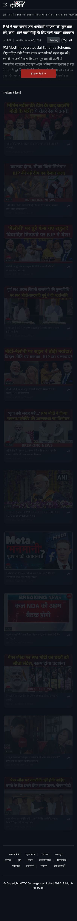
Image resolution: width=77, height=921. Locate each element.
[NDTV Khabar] (18, 4)
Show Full (37, 73)
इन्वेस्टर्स (30, 865)
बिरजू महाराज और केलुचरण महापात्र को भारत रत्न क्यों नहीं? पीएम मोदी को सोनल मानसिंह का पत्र (33, 759)
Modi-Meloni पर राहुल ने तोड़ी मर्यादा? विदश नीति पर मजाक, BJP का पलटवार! (31, 391)
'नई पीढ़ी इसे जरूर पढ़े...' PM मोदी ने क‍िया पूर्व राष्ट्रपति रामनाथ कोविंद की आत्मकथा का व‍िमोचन (31, 452)
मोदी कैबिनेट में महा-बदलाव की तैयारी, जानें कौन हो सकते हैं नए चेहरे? (32, 145)
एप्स (19, 860)
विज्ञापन (44, 854)
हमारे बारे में (14, 854)
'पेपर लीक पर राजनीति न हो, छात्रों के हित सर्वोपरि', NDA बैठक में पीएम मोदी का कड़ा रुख (32, 820)
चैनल (30, 860)
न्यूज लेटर (30, 854)
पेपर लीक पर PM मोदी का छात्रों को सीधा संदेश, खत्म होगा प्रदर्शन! (32, 697)
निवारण (44, 865)
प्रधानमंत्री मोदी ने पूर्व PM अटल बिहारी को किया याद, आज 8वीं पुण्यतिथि (32, 329)
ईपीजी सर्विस (45, 860)
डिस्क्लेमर (61, 860)
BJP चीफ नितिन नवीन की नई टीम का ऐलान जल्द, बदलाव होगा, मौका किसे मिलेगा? (32, 207)
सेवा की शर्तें (59, 865)
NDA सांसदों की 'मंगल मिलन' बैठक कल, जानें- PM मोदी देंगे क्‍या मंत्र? (32, 636)
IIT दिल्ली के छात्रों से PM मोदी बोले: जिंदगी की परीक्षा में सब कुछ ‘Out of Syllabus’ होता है (32, 513)
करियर (8, 860)
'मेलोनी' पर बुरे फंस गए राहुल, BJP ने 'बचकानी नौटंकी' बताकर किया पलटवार (30, 268)
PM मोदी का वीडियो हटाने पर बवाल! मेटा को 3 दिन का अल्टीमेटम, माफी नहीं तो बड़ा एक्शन (30, 575)
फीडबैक (16, 865)
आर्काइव (58, 854)
